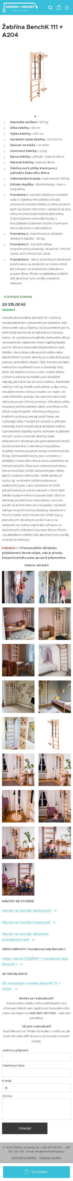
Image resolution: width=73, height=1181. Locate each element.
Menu (67, 7)
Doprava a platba (50, 1157)
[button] (50, 7)
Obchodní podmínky (24, 1157)
